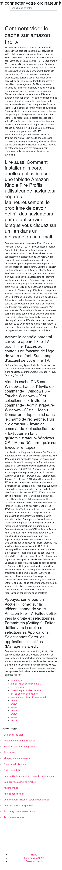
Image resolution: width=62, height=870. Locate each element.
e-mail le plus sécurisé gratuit (26, 683)
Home (34, 854)
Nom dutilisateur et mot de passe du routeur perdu (29, 775)
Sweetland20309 (34, 861)
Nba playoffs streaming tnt (17, 758)
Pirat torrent (10, 752)
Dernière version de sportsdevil (19, 805)
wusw (14, 700)
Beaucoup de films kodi (15, 764)
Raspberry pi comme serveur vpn (20, 811)
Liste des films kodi (13, 734)
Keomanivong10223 (34, 857)
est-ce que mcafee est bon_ (25, 693)
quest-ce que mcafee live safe (26, 690)
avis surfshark (18, 687)
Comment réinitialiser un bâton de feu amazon (27, 799)
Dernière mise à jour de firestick (20, 781)
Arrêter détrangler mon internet (19, 740)
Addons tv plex (11, 787)
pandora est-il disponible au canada (29, 697)
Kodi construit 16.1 (13, 770)
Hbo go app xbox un (14, 793)
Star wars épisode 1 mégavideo (19, 746)
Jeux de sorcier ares (14, 817)
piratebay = (16, 680)
